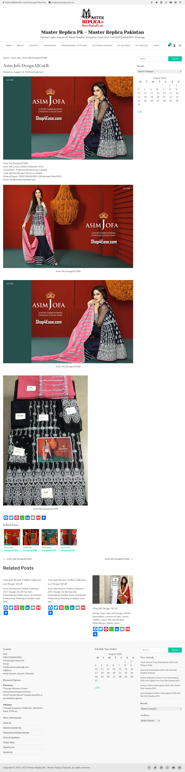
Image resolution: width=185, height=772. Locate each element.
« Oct (139, 111)
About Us (7, 722)
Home (9, 45)
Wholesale (50, 45)
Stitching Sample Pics (12, 727)
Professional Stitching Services (16, 732)
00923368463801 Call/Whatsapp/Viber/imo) (25, 2)
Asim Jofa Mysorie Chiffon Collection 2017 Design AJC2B (22, 581)
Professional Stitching (74, 45)
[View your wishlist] (180, 45)
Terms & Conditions (11, 737)
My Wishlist (142, 45)
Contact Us (7, 752)
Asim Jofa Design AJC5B (104, 608)
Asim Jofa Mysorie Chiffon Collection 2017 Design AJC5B (67, 581)
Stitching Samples (102, 45)
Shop (156, 45)
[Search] (180, 2)
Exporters (38, 72)
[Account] (174, 45)
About (20, 45)
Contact (33, 45)
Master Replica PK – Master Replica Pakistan (92, 32)
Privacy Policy (9, 742)
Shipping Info (8, 747)
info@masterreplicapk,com (62, 2)
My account (123, 45)
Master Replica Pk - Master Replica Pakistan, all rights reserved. (59, 767)
